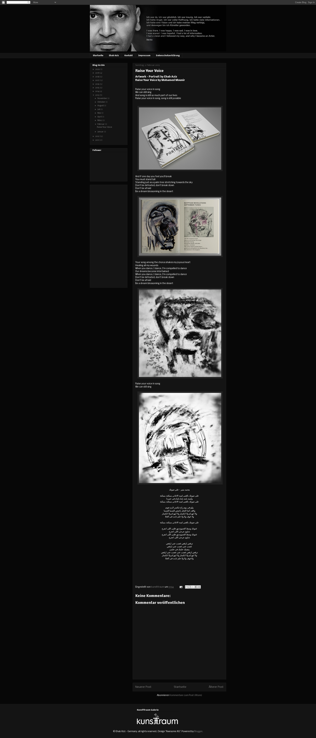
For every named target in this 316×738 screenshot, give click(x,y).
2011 (97, 140)
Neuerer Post (143, 687)
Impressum (144, 56)
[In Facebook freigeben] (196, 587)
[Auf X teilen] (193, 587)
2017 (97, 80)
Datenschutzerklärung (168, 56)
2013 (97, 95)
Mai (99, 113)
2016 (97, 84)
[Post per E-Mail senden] (180, 587)
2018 (97, 77)
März (100, 120)
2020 (97, 69)
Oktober (101, 102)
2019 (97, 73)
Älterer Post (216, 687)
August (100, 106)
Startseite (98, 56)
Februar (101, 124)
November (102, 98)
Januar (100, 132)
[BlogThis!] (189, 587)
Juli (99, 109)
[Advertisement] (105, 235)
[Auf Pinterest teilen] (199, 587)
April (99, 117)
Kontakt (128, 56)
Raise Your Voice (104, 127)
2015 (97, 88)
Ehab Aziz (114, 56)
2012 (97, 136)
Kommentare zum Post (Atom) (186, 695)
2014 (97, 91)
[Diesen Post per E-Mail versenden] (186, 587)
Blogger (198, 731)
